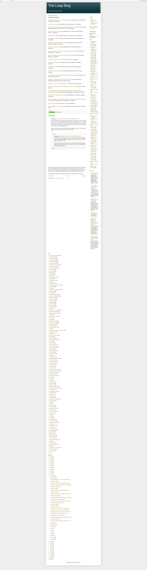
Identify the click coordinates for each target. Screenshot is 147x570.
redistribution (52, 364)
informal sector (52, 353)
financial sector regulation (54, 310)
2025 (51, 458)
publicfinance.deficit (53, 311)
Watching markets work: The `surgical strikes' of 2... (61, 511)
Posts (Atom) (92, 28)
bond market (51, 286)
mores (50, 402)
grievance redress (53, 411)
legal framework (52, 324)
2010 (51, 550)
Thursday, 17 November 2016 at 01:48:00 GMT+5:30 (70, 136)
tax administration (53, 430)
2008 (51, 553)
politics (50, 314)
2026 (51, 456)
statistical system (52, 277)
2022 (51, 463)
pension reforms (52, 299)
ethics (50, 317)
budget (50, 441)
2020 (51, 467)
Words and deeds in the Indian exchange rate (94, 200)
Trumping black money (55, 506)
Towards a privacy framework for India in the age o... (61, 520)
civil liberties (51, 381)
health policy (52, 325)
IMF (50, 403)
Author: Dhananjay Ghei (55, 486)
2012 (51, 546)
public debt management (54, 388)
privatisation (51, 366)
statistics (51, 445)
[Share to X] (58, 112)
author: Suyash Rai (95, 161)
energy (50, 319)
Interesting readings (55, 481)
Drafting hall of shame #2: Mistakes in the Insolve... (61, 493)
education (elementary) (54, 369)
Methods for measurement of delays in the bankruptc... (61, 484)
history (50, 333)
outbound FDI (52, 406)
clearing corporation (53, 391)
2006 (51, 557)
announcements (52, 261)
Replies (54, 134)
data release (51, 400)
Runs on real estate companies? (57, 502)
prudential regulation (53, 386)
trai (50, 452)
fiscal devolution (52, 449)
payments (51, 349)
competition (51, 303)
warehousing (52, 431)
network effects (52, 436)
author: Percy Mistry (95, 113)
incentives (51, 342)
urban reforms (52, 356)
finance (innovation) (53, 322)
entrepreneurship (52, 372)
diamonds (51, 433)
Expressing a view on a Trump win (57, 515)
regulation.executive (53, 422)
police (50, 377)
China (50, 288)
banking (51, 272)
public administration (53, 294)
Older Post (84, 175)
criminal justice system (54, 399)
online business (52, 428)
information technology (54, 264)
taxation (51, 424)
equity (50, 281)
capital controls (52, 260)
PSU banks (51, 352)
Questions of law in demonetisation (58, 499)
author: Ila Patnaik (94, 89)
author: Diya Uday (94, 78)
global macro (52, 306)
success (51, 416)
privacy (50, 355)
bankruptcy (51, 302)
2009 (51, 552)
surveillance (51, 397)
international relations (53, 335)
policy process (52, 266)
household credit (52, 425)
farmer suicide (52, 419)
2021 (51, 465)
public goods (52, 305)
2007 (51, 555)
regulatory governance (54, 313)
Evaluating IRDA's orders (56, 518)
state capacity (52, 344)
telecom (51, 341)
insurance (51, 427)
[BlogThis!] (57, 112)
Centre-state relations (53, 439)
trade (50, 308)
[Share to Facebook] (59, 112)
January (52, 539)
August (52, 526)
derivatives (51, 269)
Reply (52, 131)
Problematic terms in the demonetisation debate (60, 483)
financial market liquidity (54, 296)
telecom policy (52, 438)
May (52, 531)
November (53, 478)
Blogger (79, 562)
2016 (51, 474)
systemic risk (52, 384)
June (52, 530)
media (50, 380)
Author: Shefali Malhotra (55, 495)
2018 (51, 471)
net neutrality (52, 450)
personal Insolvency (53, 444)
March (52, 535)
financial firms (52, 283)
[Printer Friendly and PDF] (52, 112)
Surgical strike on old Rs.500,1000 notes (59, 513)
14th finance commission (54, 447)
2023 (51, 462)
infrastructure (52, 300)
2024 (51, 460)
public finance (52, 374)
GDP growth (51, 271)
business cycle (52, 280)
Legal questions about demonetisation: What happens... (62, 497)
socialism (51, 292)
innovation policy (52, 408)
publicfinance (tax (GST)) (54, 370)
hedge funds (51, 413)
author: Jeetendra (94, 92)
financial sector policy (53, 255)
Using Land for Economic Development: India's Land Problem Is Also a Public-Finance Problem (94, 221)
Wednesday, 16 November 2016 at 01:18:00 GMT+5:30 (68, 118)
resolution (51, 395)
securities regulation (53, 267)
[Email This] (56, 112)
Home (67, 175)
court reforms (52, 363)
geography (51, 383)
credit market (52, 291)
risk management (52, 350)
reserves (51, 378)
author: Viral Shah (94, 164)
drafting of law (52, 331)
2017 (51, 472)
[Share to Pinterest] (60, 112)
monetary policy (52, 258)
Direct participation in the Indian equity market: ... (60, 508)
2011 (51, 548)
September (53, 524)
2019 (51, 469)
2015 (51, 541)
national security (52, 420)
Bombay (51, 336)
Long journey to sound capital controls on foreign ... (61, 501)
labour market (52, 338)
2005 (51, 559)
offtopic (50, 414)
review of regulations (53, 339)
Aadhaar (51, 417)
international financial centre (55, 285)
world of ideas (52, 297)
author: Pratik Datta (95, 124)
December (53, 476)
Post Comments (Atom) (58, 178)
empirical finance (52, 347)
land (50, 328)
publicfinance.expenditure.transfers (56, 330)
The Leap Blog (59, 5)
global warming (52, 434)
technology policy (53, 361)
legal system (51, 256)
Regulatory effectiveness (54, 358)
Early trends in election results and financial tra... (60, 510)
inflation (51, 278)
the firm (50, 275)
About (92, 18)
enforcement (51, 405)
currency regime (52, 263)
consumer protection (53, 316)
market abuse (52, 442)
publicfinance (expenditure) (54, 289)
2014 (51, 543)
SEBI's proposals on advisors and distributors (60, 490)
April (52, 533)
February (53, 537)
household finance (53, 375)
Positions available (54, 488)
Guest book (93, 212)
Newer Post (51, 175)
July (52, 528)
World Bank (51, 409)
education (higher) (53, 327)
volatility (51, 389)
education (51, 367)
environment (51, 392)
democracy (51, 274)
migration (51, 394)
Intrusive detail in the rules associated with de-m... (61, 479)
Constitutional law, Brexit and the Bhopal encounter (61, 517)
